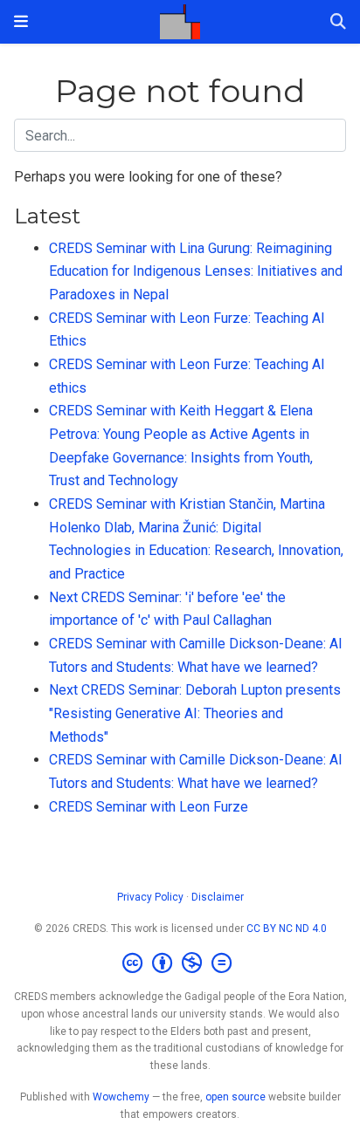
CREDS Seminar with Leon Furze (148, 806)
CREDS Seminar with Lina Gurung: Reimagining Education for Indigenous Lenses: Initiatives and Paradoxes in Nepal (196, 271)
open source (235, 1097)
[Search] (338, 22)
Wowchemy (121, 1097)
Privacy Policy (150, 897)
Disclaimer (217, 897)
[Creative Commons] (180, 963)
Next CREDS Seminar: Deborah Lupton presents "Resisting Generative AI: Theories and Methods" (195, 713)
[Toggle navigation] (21, 21)
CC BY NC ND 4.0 (286, 928)
